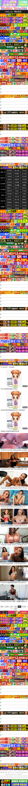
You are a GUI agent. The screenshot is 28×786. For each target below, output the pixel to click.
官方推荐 (3, 189)
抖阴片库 (3, 201)
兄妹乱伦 (17, 205)
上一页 (6, 606)
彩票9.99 (9, 191)
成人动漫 (24, 173)
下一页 (23, 606)
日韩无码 (24, 208)
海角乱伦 (17, 202)
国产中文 (9, 205)
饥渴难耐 (17, 182)
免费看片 (3, 206)
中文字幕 (17, 176)
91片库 (9, 196)
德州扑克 (24, 188)
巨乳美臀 (24, 176)
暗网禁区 (9, 202)
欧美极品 (17, 173)
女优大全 (17, 196)
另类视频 (24, 179)
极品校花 (9, 208)
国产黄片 (9, 199)
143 (15, 606)
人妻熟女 (9, 179)
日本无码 (24, 170)
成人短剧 (24, 205)
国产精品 (9, 170)
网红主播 (17, 170)
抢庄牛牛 (17, 188)
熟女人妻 (17, 199)
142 (11, 606)
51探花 (24, 193)
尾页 (16, 608)
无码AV (3, 195)
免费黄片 (24, 199)
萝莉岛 (24, 196)
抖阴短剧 (17, 208)
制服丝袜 (17, 179)
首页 (2, 606)
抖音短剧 (9, 193)
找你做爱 (24, 182)
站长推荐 (3, 183)
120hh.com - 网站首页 (13, 12)
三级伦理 (9, 176)
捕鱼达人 (9, 188)
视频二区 (3, 178)
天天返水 (24, 191)
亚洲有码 (9, 173)
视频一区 (3, 172)
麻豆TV (17, 193)
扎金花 (17, 191)
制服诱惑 (24, 202)
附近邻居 (9, 182)
